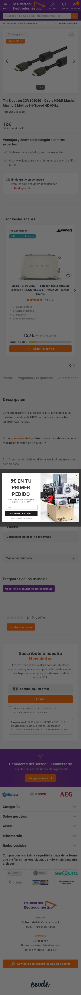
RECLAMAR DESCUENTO (21, 513)
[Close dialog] (76, 475)
